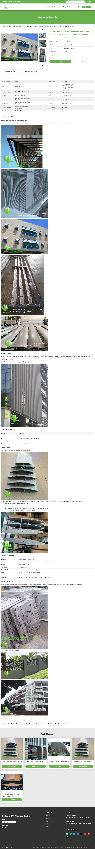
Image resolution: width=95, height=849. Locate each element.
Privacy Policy (5, 847)
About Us (48, 815)
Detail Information (10, 71)
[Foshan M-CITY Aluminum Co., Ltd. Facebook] (78, 834)
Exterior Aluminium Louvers (19, 26)
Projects (48, 823)
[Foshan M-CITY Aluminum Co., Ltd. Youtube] (88, 834)
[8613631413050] (67, 834)
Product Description (31, 71)
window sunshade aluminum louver (58, 723)
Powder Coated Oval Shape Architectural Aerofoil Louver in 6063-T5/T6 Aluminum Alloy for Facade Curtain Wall (12, 762)
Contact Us (48, 826)
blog (64, 7)
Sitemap (11, 847)
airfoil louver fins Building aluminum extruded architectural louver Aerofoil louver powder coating (83, 762)
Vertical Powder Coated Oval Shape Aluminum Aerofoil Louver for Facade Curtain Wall (35, 762)
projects (69, 7)
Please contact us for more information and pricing (13, 720)
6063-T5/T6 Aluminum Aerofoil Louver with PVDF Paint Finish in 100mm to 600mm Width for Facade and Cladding (59, 762)
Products (9, 26)
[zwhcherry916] (70, 834)
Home (42, 7)
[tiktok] (67, 837)
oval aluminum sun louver (15, 723)
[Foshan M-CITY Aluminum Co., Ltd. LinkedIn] (85, 834)
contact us (76, 7)
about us (47, 7)
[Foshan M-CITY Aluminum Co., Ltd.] (11, 7)
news (60, 7)
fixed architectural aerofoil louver (35, 723)
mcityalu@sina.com (10, 822)
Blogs (47, 821)
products (54, 7)
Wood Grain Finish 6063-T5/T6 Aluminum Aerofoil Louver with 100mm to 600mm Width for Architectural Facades (12, 795)
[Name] (83, 2)
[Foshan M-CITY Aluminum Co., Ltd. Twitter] (81, 834)
